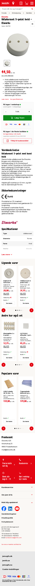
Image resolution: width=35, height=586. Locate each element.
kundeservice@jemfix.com (13, 537)
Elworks (5, 17)
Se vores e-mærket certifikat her (11, 544)
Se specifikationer (16, 99)
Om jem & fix (7, 495)
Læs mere (5, 99)
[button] (15, 310)
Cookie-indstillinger (10, 569)
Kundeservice (7, 487)
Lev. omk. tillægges (7, 75)
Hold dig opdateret (10, 502)
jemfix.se (6, 561)
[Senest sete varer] (32, 24)
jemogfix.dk (7, 556)
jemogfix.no (7, 565)
